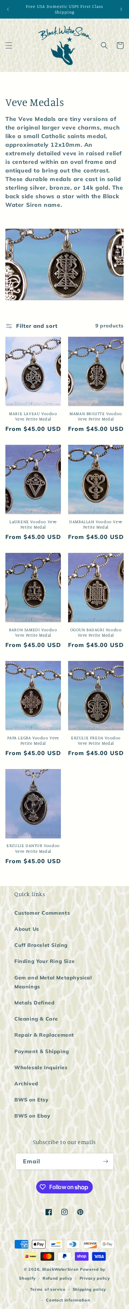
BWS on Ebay (32, 1116)
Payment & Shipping (41, 1051)
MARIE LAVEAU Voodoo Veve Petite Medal (33, 416)
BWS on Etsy (31, 1099)
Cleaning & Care (36, 1019)
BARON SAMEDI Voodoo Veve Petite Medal (33, 632)
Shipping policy (89, 1289)
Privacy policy (95, 1278)
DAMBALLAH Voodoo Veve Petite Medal (96, 524)
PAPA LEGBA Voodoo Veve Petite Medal (33, 740)
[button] (9, 45)
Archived (26, 1083)
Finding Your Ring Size (44, 961)
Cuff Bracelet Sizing (41, 945)
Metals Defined (34, 1002)
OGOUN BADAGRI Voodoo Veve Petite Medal (96, 632)
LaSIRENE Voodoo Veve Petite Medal (33, 524)
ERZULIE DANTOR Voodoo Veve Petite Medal (33, 848)
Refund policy (57, 1278)
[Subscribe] (105, 1161)
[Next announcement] (121, 9)
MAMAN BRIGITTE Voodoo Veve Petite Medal (96, 416)
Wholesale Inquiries (40, 1067)
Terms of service (48, 1289)
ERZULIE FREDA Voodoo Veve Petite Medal (96, 740)
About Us (26, 929)
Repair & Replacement (44, 1035)
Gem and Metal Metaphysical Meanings (53, 982)
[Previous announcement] (8, 9)
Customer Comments (42, 913)
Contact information (68, 1300)
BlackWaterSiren (60, 1269)
